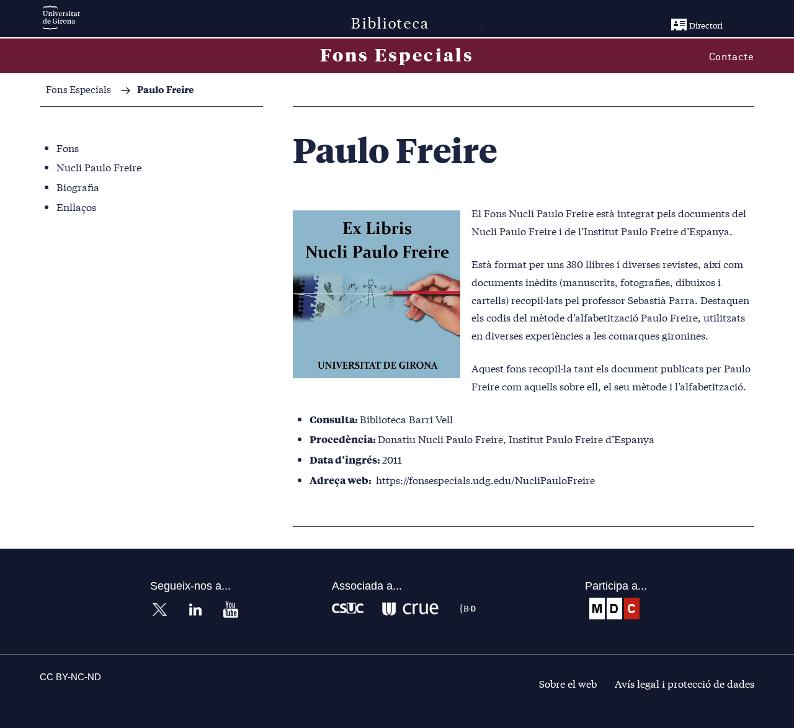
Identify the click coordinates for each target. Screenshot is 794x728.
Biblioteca (390, 22)
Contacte (731, 57)
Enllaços (76, 206)
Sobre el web (568, 683)
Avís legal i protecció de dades (684, 683)
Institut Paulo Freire (631, 230)
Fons (67, 147)
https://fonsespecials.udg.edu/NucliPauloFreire (485, 479)
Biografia (77, 186)
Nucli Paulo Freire (98, 167)
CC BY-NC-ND (70, 677)
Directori (706, 25)
